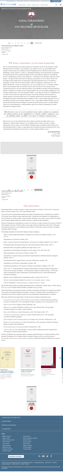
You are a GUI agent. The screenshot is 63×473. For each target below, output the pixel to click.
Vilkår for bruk (48, 462)
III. (18, 43)
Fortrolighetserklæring (39, 462)
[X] (47, 456)
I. (12, 43)
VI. (28, 43)
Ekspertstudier (44, 5)
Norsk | (27, 447)
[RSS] (39, 456)
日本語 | (6, 445)
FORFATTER (38, 43)
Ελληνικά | (27, 441)
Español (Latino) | (8, 440)
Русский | (27, 449)
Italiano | (26, 443)
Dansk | (26, 436)
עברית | (5, 443)
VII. (32, 190)
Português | (7, 449)
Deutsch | (27, 440)
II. (15, 43)
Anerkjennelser (35, 5)
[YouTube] (43, 456)
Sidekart (27, 464)
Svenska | (6, 450)
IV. (21, 43)
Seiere (29, 5)
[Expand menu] (31, 417)
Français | (6, 441)
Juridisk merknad (16, 464)
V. (25, 43)
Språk (3, 434)
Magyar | (27, 445)
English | (6, 438)
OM (9, 43)
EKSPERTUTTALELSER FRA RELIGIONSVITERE (16, 8)
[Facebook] (51, 456)
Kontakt (22, 464)
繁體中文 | (6, 436)
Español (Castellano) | (30, 438)
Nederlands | (6, 447)
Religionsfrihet (22, 5)
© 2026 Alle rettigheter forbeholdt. (17, 462)
